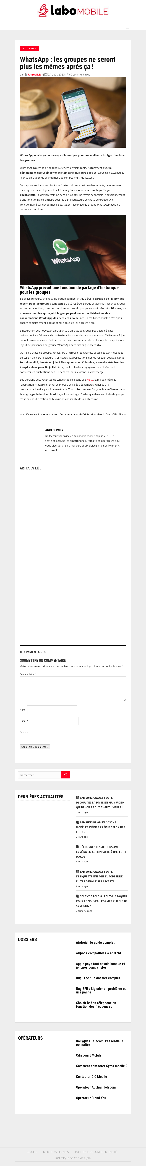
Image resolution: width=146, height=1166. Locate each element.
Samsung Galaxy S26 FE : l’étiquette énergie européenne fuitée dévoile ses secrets (99, 876)
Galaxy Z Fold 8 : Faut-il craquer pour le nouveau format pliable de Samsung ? (101, 901)
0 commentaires (80, 74)
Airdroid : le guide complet (95, 942)
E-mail (24, 721)
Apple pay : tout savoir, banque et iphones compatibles (100, 965)
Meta (90, 379)
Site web (24, 732)
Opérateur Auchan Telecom (96, 1087)
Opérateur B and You (91, 1098)
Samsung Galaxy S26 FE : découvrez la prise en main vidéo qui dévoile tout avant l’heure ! (100, 802)
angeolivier (35, 74)
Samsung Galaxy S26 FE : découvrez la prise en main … (56, 545)
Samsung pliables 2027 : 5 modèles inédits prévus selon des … (61, 629)
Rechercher (65, 774)
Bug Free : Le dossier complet (98, 978)
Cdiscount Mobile (88, 1055)
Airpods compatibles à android (98, 953)
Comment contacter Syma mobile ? (101, 1066)
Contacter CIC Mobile (91, 1076)
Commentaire (28, 674)
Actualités (29, 48)
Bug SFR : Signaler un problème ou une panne (101, 990)
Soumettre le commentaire (35, 747)
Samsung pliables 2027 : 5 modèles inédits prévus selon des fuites (100, 827)
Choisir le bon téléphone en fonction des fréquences (96, 1005)
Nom (23, 709)
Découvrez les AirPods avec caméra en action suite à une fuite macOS (101, 852)
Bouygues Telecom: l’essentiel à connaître (99, 1043)
